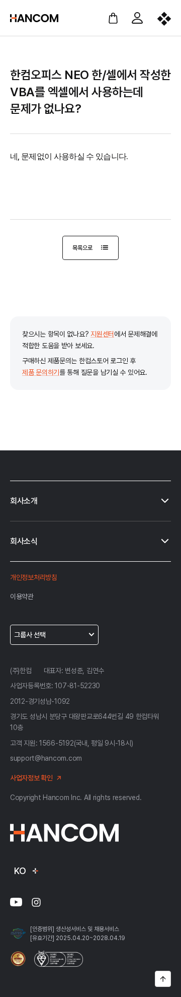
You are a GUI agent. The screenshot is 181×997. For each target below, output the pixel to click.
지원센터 (102, 334)
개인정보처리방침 (33, 577)
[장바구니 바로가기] (113, 18)
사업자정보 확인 (31, 778)
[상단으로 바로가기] (163, 979)
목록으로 (82, 247)
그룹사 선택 (30, 635)
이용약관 (22, 596)
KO (20, 871)
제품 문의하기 (40, 372)
